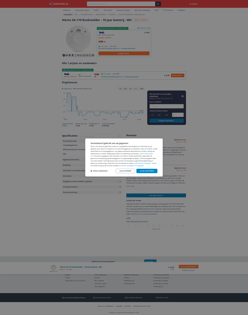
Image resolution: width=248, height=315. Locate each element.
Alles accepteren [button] (147, 171)
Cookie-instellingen (127, 166)
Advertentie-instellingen (143, 163)
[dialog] (124, 157)
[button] (99, 171)
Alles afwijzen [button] (125, 171)
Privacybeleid (139, 166)
